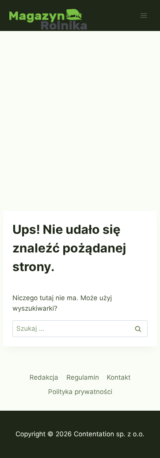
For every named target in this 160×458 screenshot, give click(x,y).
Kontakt (118, 377)
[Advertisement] (80, 115)
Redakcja (44, 377)
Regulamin (82, 377)
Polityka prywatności (80, 392)
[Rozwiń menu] (143, 15)
